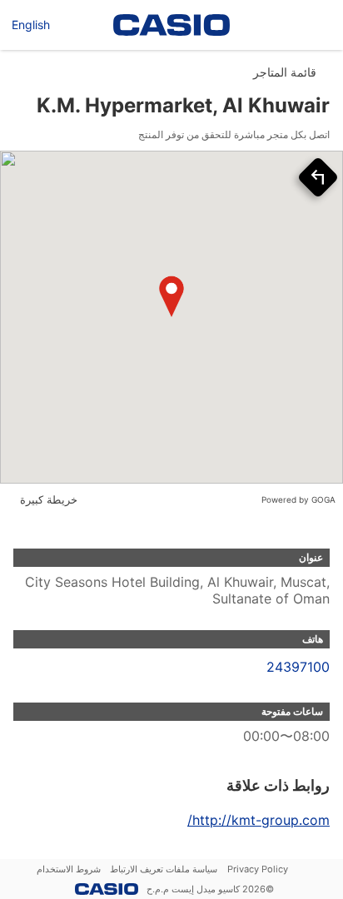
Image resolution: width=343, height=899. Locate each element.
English (31, 24)
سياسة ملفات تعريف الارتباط (163, 869)
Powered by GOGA (298, 499)
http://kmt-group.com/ (258, 820)
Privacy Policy (257, 869)
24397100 (298, 666)
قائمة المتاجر (284, 72)
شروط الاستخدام (69, 869)
